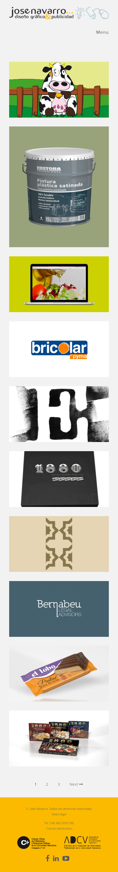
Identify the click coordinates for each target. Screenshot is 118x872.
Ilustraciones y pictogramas (59, 90)
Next (74, 784)
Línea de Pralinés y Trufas (59, 673)
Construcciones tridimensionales (59, 479)
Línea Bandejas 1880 (59, 738)
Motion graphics (59, 414)
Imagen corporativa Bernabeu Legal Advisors (59, 609)
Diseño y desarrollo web (59, 284)
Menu (102, 32)
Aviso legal (59, 814)
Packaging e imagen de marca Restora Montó (59, 186)
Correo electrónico (59, 829)
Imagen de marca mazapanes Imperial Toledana (59, 544)
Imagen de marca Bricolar (59, 349)
